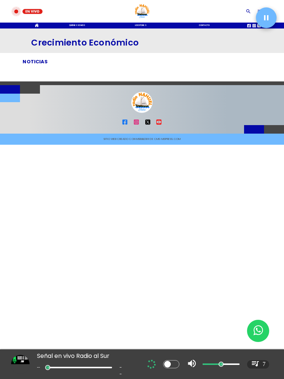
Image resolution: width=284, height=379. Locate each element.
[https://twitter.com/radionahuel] (148, 124)
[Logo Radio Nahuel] (142, 19)
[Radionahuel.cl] (248, 11)
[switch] (171, 364)
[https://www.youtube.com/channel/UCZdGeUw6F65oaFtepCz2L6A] (159, 124)
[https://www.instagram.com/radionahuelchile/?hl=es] (136, 124)
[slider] (47, 367)
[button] (266, 17)
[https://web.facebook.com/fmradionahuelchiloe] (125, 124)
